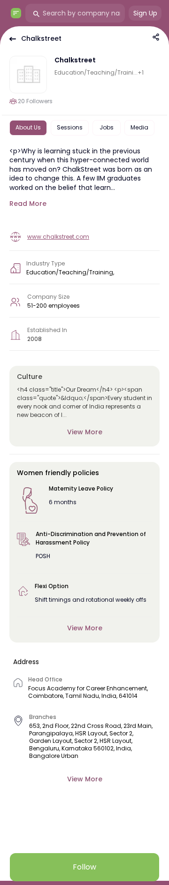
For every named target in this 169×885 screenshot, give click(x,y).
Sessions (70, 127)
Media (139, 127)
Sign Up (145, 13)
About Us (28, 127)
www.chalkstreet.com (58, 237)
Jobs (107, 127)
